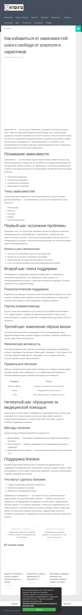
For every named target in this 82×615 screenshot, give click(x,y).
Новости (34, 17)
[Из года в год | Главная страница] (13, 7)
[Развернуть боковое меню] (78, 29)
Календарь (8, 17)
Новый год (55, 17)
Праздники (38, 23)
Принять (39, 609)
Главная (14, 604)
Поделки (67, 17)
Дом (17, 23)
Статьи (48, 23)
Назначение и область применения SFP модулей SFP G (36, 576)
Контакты (67, 604)
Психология (26, 23)
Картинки (44, 17)
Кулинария (8, 23)
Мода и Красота (22, 17)
